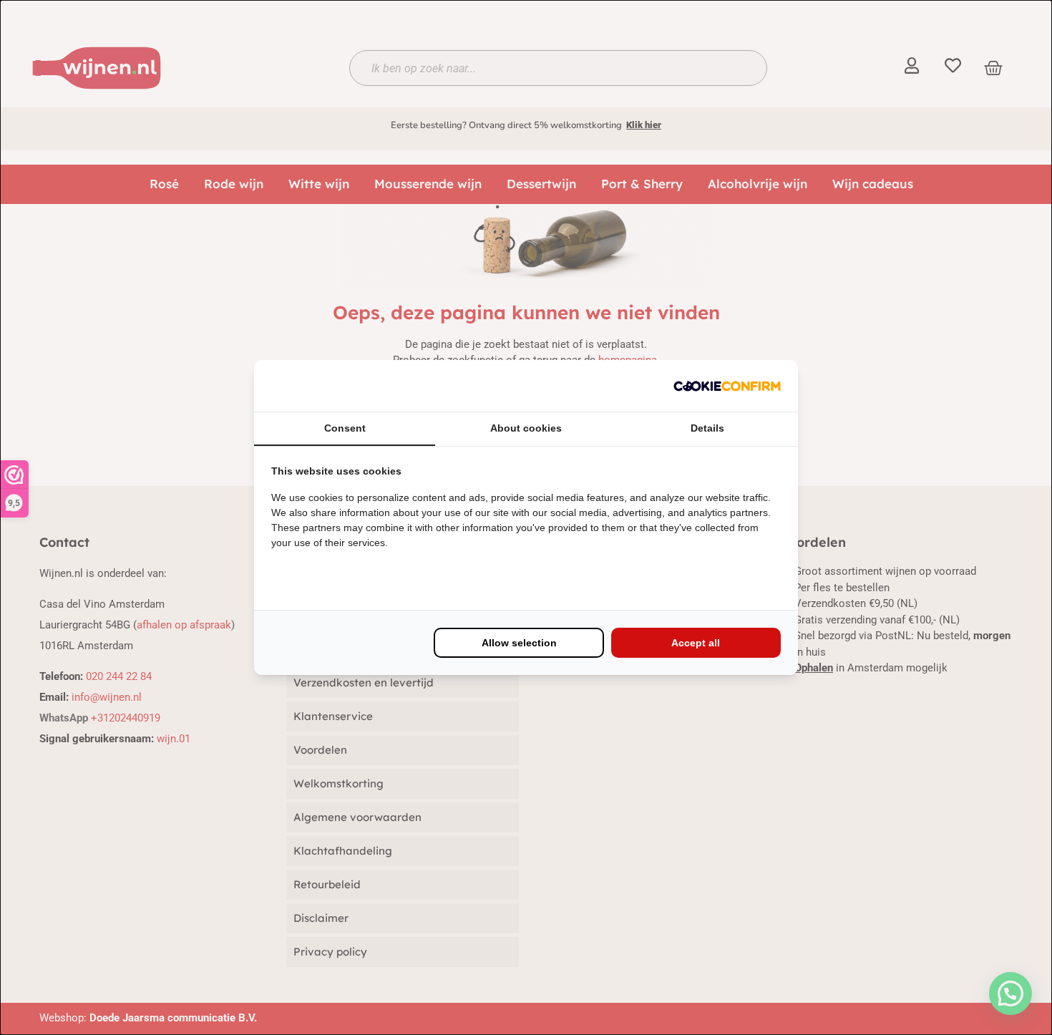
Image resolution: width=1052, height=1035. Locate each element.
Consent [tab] (345, 428)
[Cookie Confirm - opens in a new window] (727, 385)
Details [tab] (707, 428)
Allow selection (519, 642)
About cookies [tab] (526, 428)
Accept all (695, 642)
